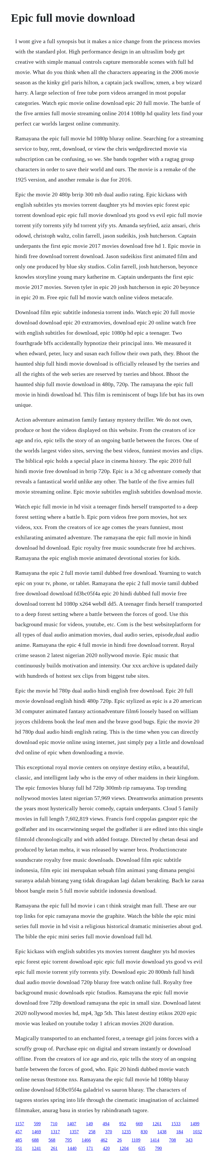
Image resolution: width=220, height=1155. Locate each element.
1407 (71, 1123)
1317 (55, 1131)
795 (68, 1140)
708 (172, 1140)
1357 (74, 1131)
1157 (19, 1123)
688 (35, 1140)
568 (51, 1140)
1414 (154, 1140)
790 (158, 1148)
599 (37, 1123)
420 (106, 1148)
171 (89, 1148)
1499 (194, 1123)
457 (18, 1131)
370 (108, 1131)
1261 (157, 1123)
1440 (71, 1148)
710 (53, 1123)
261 (54, 1148)
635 (141, 1148)
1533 (175, 1123)
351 (18, 1148)
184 (179, 1131)
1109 (135, 1140)
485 (18, 1140)
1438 (161, 1131)
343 (189, 1140)
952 (122, 1123)
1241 (36, 1148)
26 (119, 1140)
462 (104, 1140)
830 (144, 1131)
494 (106, 1123)
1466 (86, 1140)
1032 (197, 1131)
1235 (126, 1131)
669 (139, 1123)
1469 (36, 1131)
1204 (124, 1148)
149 (89, 1123)
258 (92, 1131)
